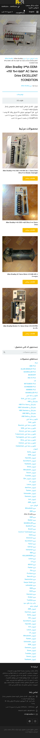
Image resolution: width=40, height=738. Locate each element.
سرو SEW (33, 588)
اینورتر (35, 449)
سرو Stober (32, 597)
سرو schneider (31, 585)
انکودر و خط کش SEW (28, 428)
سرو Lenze (32, 559)
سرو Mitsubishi (30, 508)
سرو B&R (33, 517)
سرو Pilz (33, 571)
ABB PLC (32, 366)
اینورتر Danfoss (30, 612)
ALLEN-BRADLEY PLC (28, 369)
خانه (36, 59)
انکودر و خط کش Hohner (27, 443)
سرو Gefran (32, 547)
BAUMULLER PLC (30, 372)
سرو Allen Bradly (26, 86)
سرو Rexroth (31, 576)
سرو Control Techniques (27, 532)
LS (35, 381)
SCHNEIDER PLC (30, 387)
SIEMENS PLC (31, 390)
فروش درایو (34, 606)
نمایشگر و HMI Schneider (27, 407)
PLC (36, 363)
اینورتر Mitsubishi (29, 470)
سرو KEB (33, 553)
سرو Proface (31, 573)
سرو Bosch (32, 529)
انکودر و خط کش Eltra (28, 440)
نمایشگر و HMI (33, 402)
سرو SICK (32, 591)
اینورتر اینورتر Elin (29, 479)
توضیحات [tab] (20, 94)
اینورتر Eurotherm (29, 461)
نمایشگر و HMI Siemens (27, 411)
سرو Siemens (31, 594)
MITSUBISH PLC (30, 384)
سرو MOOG (32, 565)
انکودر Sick (32, 422)
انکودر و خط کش (32, 396)
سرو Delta (32, 535)
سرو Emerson (31, 538)
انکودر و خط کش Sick (28, 399)
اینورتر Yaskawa (30, 464)
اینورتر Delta (31, 452)
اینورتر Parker (31, 490)
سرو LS (33, 562)
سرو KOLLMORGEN (29, 556)
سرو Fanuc (32, 544)
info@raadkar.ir (29, 714)
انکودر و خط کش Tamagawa (26, 437)
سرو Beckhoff (31, 526)
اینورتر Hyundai (30, 458)
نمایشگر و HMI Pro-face (27, 405)
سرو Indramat (31, 550)
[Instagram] (35, 721)
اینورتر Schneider (30, 493)
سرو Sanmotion (30, 579)
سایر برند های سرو (30, 603)
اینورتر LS (32, 482)
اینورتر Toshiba (30, 476)
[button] (3, 18)
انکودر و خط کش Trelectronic (25, 434)
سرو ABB (33, 511)
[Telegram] (29, 721)
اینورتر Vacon (31, 473)
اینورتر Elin (32, 618)
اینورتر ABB (32, 502)
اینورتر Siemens (30, 496)
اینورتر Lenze (31, 485)
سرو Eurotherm (30, 541)
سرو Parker (32, 568)
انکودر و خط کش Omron (27, 431)
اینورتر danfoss (30, 488)
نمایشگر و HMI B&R (29, 413)
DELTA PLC (32, 378)
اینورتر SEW (32, 455)
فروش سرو (30, 59)
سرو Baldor (32, 520)
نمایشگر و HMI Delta (29, 416)
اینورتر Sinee (31, 467)
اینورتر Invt (32, 499)
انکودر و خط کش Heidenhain (26, 446)
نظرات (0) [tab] (20, 101)
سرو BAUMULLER (30, 523)
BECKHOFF (32, 375)
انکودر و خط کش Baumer (27, 425)
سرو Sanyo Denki (30, 582)
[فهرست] (37, 12)
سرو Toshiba (31, 600)
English (31, 12)
